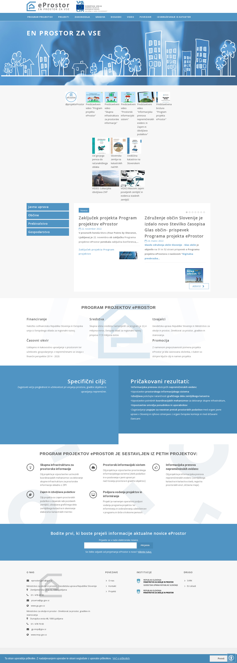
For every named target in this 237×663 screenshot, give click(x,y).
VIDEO (130, 17)
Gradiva (100, 17)
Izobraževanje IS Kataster (174, 17)
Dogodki (116, 17)
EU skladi (191, 586)
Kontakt (112, 586)
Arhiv (197, 286)
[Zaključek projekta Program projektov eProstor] (128, 255)
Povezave (146, 17)
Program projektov (40, 17)
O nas (111, 580)
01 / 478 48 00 (37, 595)
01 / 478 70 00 (37, 623)
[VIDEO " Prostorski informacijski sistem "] (128, 97)
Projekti (63, 17)
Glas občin (190, 244)
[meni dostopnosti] (231, 657)
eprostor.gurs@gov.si (41, 580)
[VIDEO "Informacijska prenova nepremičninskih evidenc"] (146, 97)
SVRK (189, 580)
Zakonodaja (82, 17)
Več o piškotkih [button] (121, 658)
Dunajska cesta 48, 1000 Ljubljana (46, 618)
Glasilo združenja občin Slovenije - (164, 244)
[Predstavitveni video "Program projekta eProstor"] (94, 97)
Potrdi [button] (221, 658)
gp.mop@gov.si (38, 629)
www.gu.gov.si (38, 605)
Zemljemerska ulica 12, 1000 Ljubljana (48, 589)
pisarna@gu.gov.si (40, 600)
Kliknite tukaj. (145, 551)
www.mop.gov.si (39, 634)
